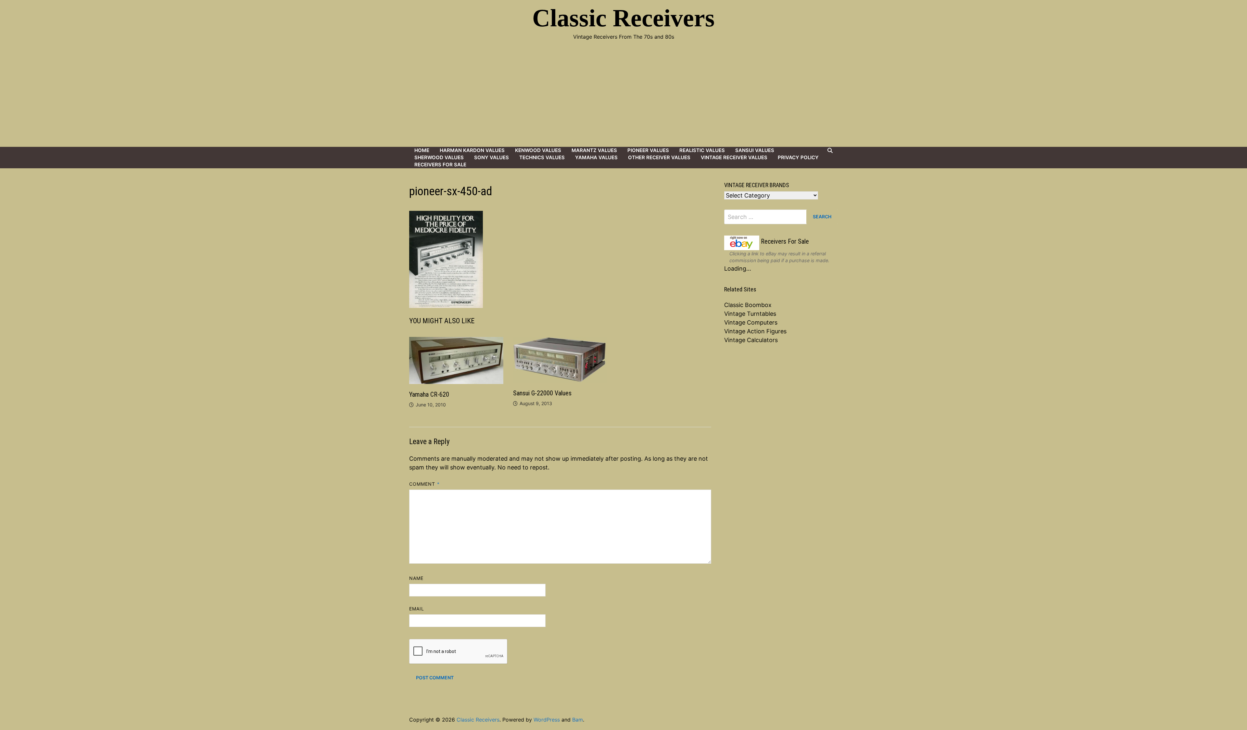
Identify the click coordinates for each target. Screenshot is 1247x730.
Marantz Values (594, 150)
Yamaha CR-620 (429, 394)
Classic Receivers (623, 18)
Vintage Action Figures (755, 331)
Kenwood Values (538, 150)
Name (416, 578)
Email (416, 608)
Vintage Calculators (751, 340)
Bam (577, 719)
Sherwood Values (439, 157)
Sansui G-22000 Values (542, 393)
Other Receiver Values (659, 157)
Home (421, 150)
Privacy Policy (798, 157)
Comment (424, 484)
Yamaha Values (596, 157)
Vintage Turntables (750, 313)
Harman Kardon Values (472, 150)
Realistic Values (702, 150)
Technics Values (542, 157)
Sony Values (491, 157)
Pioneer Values (648, 150)
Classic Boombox (748, 304)
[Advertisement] (623, 98)
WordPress (547, 719)
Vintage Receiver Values (734, 157)
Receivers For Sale (440, 164)
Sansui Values (754, 150)
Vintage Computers (750, 322)
